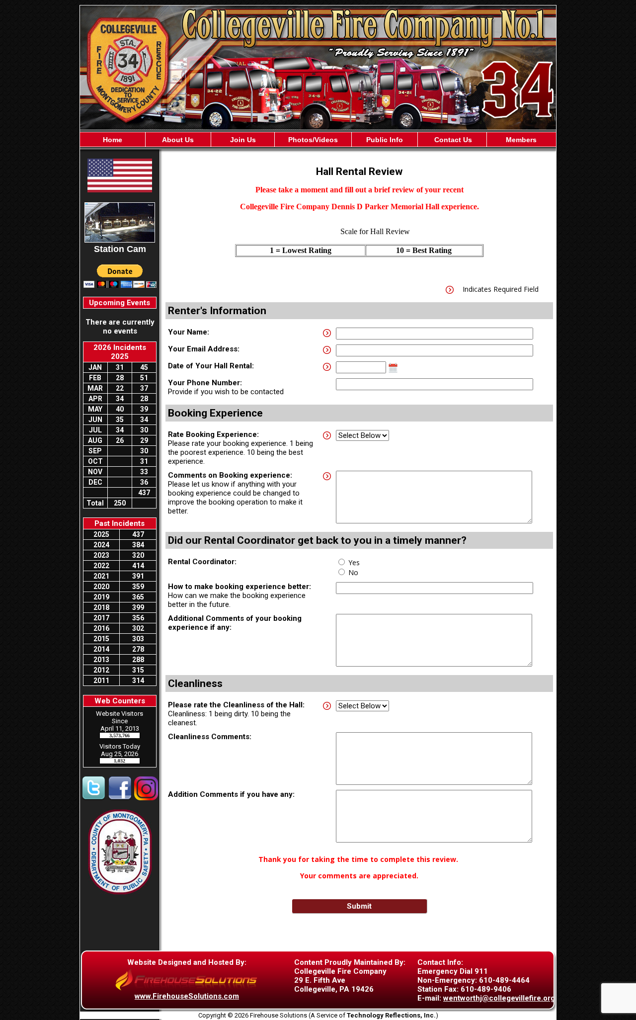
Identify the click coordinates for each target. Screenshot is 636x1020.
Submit (359, 906)
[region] (318, 139)
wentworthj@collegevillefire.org (499, 998)
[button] (178, 139)
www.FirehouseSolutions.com (187, 996)
